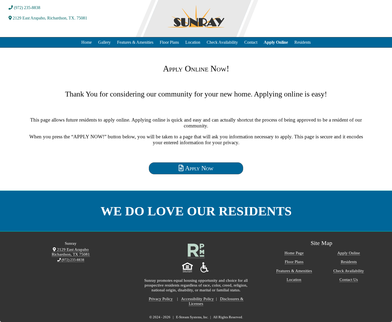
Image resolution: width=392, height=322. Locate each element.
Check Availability (222, 42)
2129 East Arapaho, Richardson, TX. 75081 (49, 18)
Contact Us (348, 279)
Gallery (104, 42)
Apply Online (276, 42)
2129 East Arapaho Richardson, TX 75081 (71, 251)
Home (86, 42)
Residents (302, 42)
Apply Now (198, 168)
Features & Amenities (135, 42)
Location (192, 42)
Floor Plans (169, 42)
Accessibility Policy (197, 298)
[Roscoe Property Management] (196, 255)
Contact (250, 42)
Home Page (294, 253)
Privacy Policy (161, 298)
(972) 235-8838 (26, 7)
